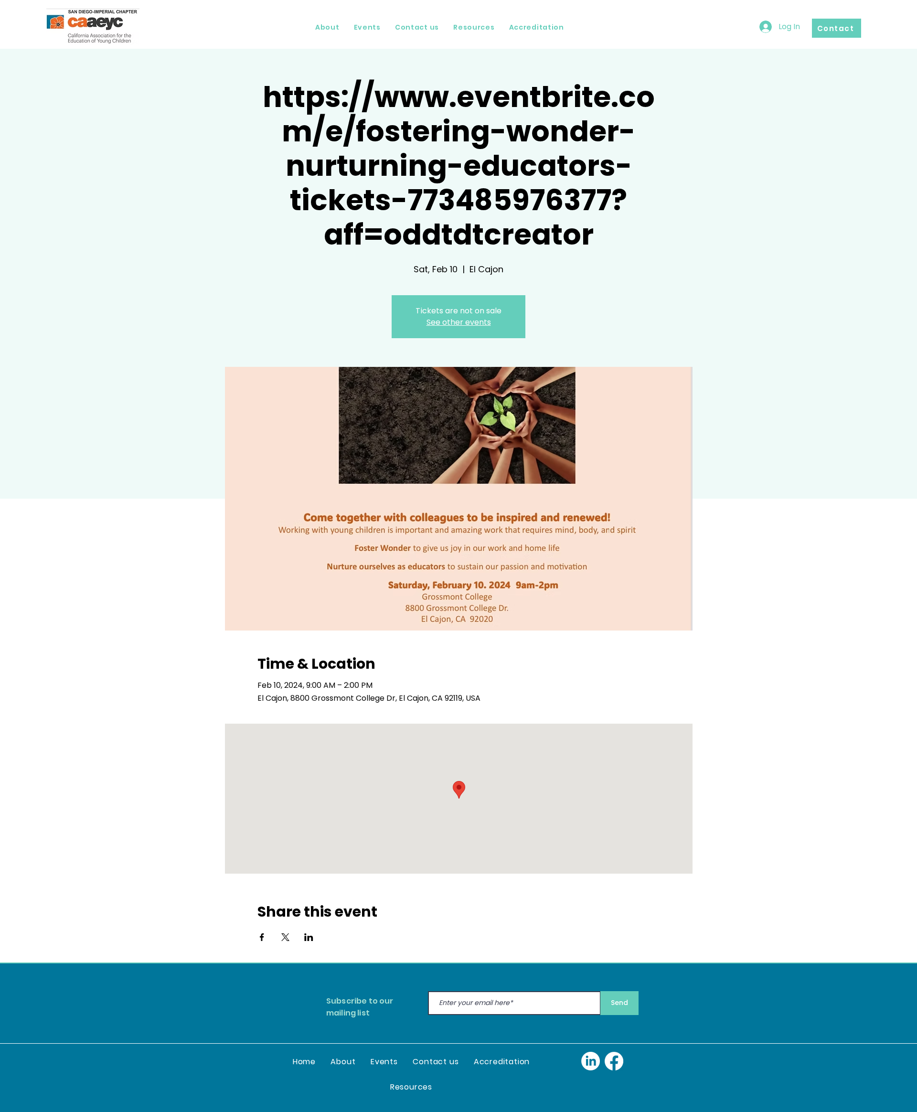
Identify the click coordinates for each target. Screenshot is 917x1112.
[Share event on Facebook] (262, 937)
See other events (459, 322)
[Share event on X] (285, 937)
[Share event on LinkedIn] (308, 937)
